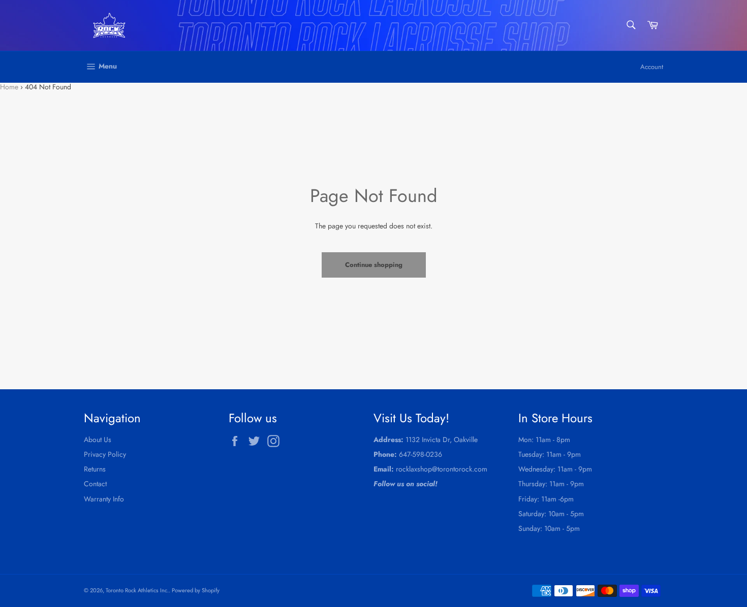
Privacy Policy (105, 454)
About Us (97, 439)
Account (651, 67)
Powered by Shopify (196, 590)
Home (9, 87)
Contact (95, 484)
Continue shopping (373, 264)
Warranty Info (104, 499)
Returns (95, 469)
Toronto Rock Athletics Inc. (137, 590)
